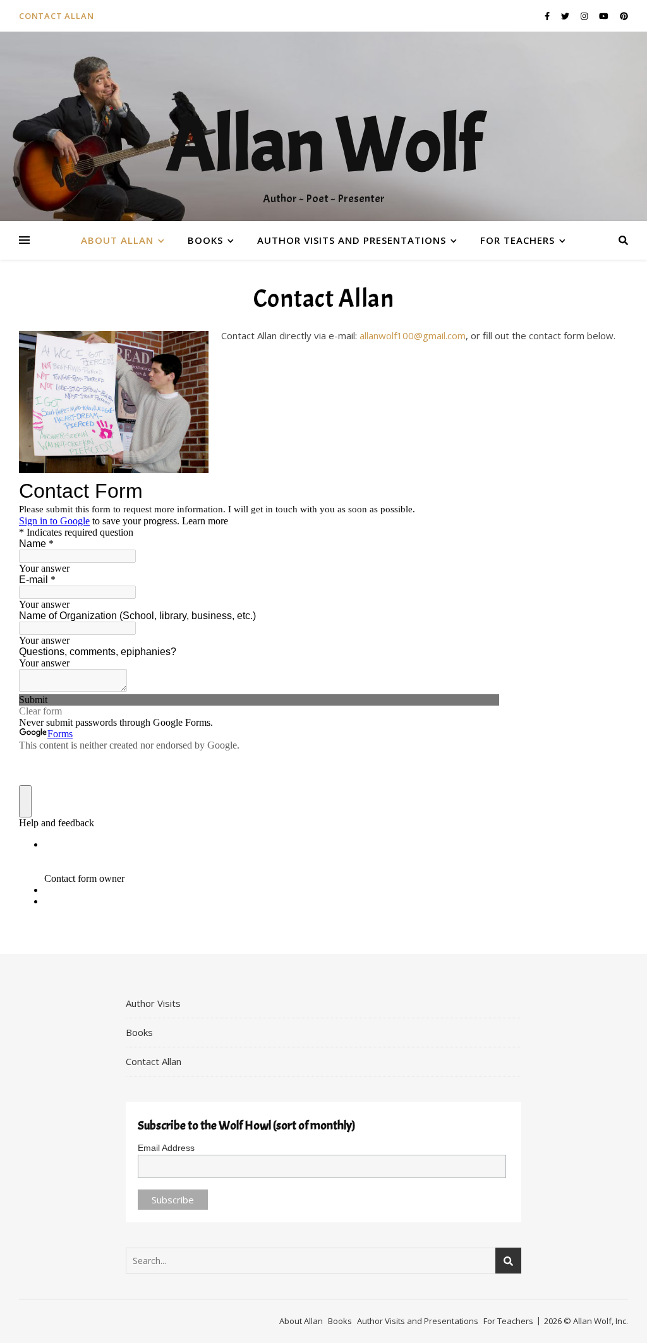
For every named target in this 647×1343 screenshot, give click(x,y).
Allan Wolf (323, 145)
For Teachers (517, 240)
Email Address (166, 1148)
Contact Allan (56, 15)
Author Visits (153, 1003)
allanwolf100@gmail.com (413, 335)
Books (205, 240)
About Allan (117, 240)
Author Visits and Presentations (351, 240)
